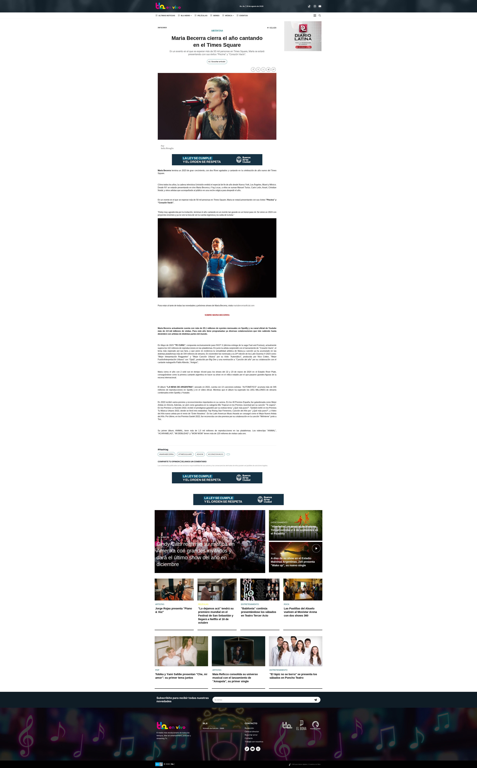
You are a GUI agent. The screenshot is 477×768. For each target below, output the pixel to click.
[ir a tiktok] (309, 6)
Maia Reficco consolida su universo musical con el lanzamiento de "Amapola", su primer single (235, 678)
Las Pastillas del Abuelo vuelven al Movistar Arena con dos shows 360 (300, 612)
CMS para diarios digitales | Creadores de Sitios (306, 764)
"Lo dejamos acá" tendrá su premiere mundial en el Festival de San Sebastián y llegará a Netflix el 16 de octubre (216, 615)
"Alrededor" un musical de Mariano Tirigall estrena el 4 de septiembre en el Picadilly (294, 530)
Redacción (249, 728)
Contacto (249, 738)
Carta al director (252, 731)
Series (216, 16)
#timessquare (185, 454)
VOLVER (272, 28)
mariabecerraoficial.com (243, 306)
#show (200, 454)
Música (228, 16)
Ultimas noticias (167, 16)
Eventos (243, 16)
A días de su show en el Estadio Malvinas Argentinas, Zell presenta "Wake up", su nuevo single (293, 562)
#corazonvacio (215, 454)
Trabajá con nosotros (254, 741)
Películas (202, 16)
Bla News (185, 16)
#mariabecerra (166, 454)
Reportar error (251, 735)
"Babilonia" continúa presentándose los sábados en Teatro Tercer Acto (258, 612)
